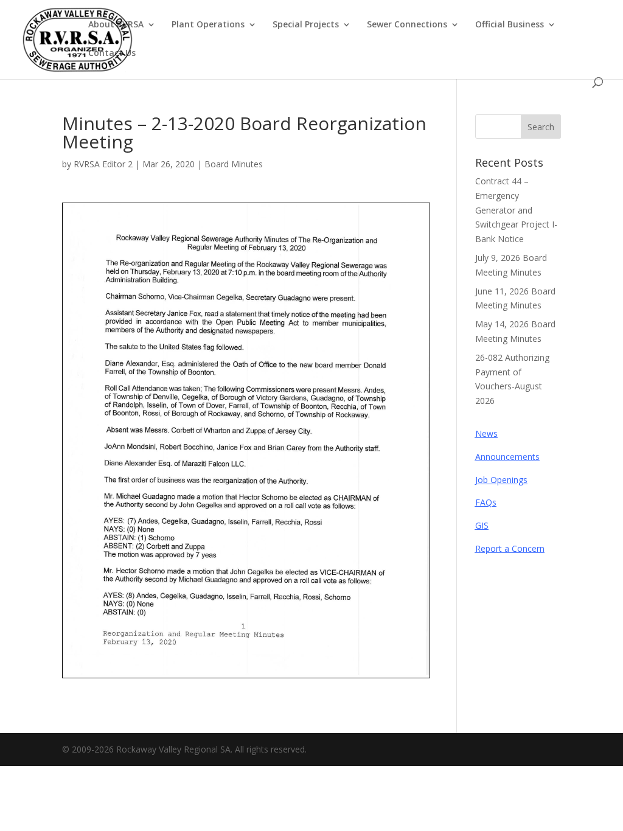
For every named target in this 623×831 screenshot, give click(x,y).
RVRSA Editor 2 (103, 164)
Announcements (507, 456)
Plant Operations (208, 25)
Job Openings (501, 479)
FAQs (485, 502)
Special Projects (306, 25)
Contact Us (112, 53)
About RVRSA (116, 25)
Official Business (509, 25)
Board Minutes (233, 164)
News (486, 433)
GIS (482, 525)
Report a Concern (510, 548)
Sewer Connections (407, 25)
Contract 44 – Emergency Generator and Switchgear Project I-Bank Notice (516, 210)
